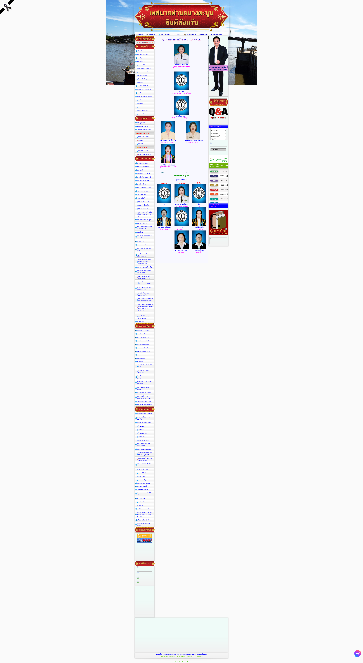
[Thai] (135, 43)
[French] (143, 43)
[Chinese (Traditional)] (139, 43)
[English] (141, 43)
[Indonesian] (147, 43)
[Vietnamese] (152, 43)
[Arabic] (137, 43)
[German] (145, 43)
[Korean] (150, 43)
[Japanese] (149, 43)
